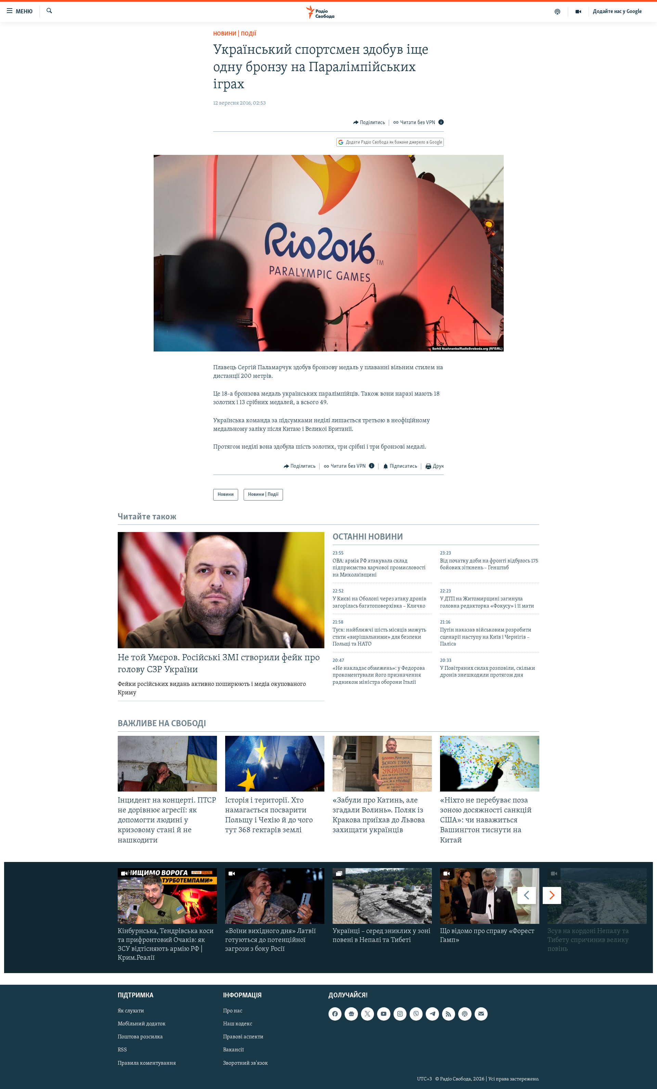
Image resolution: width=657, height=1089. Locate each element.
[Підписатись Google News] (351, 1013)
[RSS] (448, 1013)
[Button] (369, 122)
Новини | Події (234, 34)
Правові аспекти (243, 1037)
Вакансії (233, 1050)
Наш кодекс (237, 1024)
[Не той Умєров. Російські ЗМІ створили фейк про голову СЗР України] (221, 590)
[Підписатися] (481, 1013)
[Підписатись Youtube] (383, 1013)
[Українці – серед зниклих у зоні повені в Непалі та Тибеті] (382, 896)
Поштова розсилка (140, 1037)
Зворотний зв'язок (245, 1063)
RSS (122, 1050)
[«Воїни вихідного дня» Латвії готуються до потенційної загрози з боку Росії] (274, 896)
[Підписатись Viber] (416, 1013)
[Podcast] (464, 1013)
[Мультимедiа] (578, 11)
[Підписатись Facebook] (335, 1013)
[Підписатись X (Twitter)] (367, 1013)
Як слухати (131, 1011)
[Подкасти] (557, 11)
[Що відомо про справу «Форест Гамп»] (489, 896)
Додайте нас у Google (617, 11)
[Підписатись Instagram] (400, 1013)
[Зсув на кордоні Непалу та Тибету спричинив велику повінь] (597, 896)
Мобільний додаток (142, 1024)
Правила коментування (147, 1063)
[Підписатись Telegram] (432, 1013)
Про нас (232, 1011)
